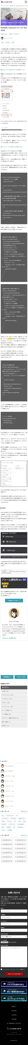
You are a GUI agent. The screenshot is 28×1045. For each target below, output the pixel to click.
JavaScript (13, 818)
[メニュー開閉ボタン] (26, 2)
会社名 (2, 908)
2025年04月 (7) (21, 861)
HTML (3, 821)
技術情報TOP (7, 677)
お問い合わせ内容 (4, 945)
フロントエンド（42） (8, 695)
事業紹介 (14, 1006)
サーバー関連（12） (7, 710)
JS (15, 821)
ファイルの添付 (4, 940)
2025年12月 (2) (7, 848)
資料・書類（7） (6, 722)
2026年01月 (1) (21, 844)
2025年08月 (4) (21, 852)
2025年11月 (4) (21, 848)
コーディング (12, 824)
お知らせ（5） (6, 725)
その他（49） (5, 691)
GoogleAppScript (6, 153)
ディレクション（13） (8, 706)
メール (3, 830)
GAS (3, 827)
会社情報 (14, 1015)
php (3, 815)
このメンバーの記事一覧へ (9, 638)
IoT (14, 827)
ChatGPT (4, 824)
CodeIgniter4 (21, 824)
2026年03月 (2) (21, 840)
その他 (10, 34)
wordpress (20, 827)
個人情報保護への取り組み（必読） (11, 969)
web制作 (9, 827)
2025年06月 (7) (21, 857)
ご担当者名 (3, 914)
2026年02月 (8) (7, 844)
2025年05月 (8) (7, 861)
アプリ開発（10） (6, 714)
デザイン (9, 821)
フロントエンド (10, 815)
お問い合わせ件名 (4, 934)
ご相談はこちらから (13, 600)
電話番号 (2, 927)
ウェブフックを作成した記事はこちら (12, 147)
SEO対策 (10, 830)
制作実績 (14, 1011)
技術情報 (14, 1019)
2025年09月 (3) (7, 852)
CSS (19, 821)
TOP (2, 5)
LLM (24, 821)
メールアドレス (4, 921)
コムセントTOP (21, 677)
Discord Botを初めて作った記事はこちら (13, 69)
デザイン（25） (6, 702)
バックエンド (16, 34)
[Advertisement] (14, 658)
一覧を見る (23, 811)
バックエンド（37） (7, 699)
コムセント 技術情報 (9, 5)
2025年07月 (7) (7, 857)
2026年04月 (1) (7, 840)
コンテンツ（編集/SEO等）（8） (10, 718)
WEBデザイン (22, 818)
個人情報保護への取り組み (14, 1023)
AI (16, 815)
